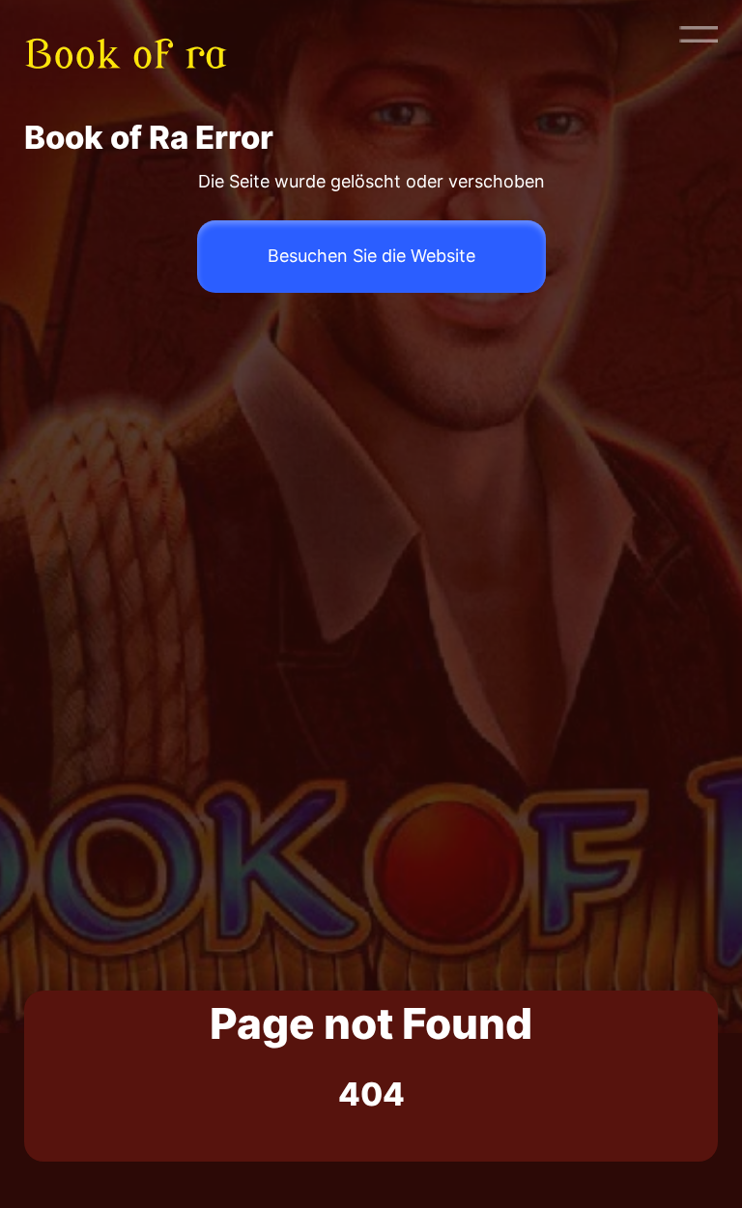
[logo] (138, 33)
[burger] (698, 33)
